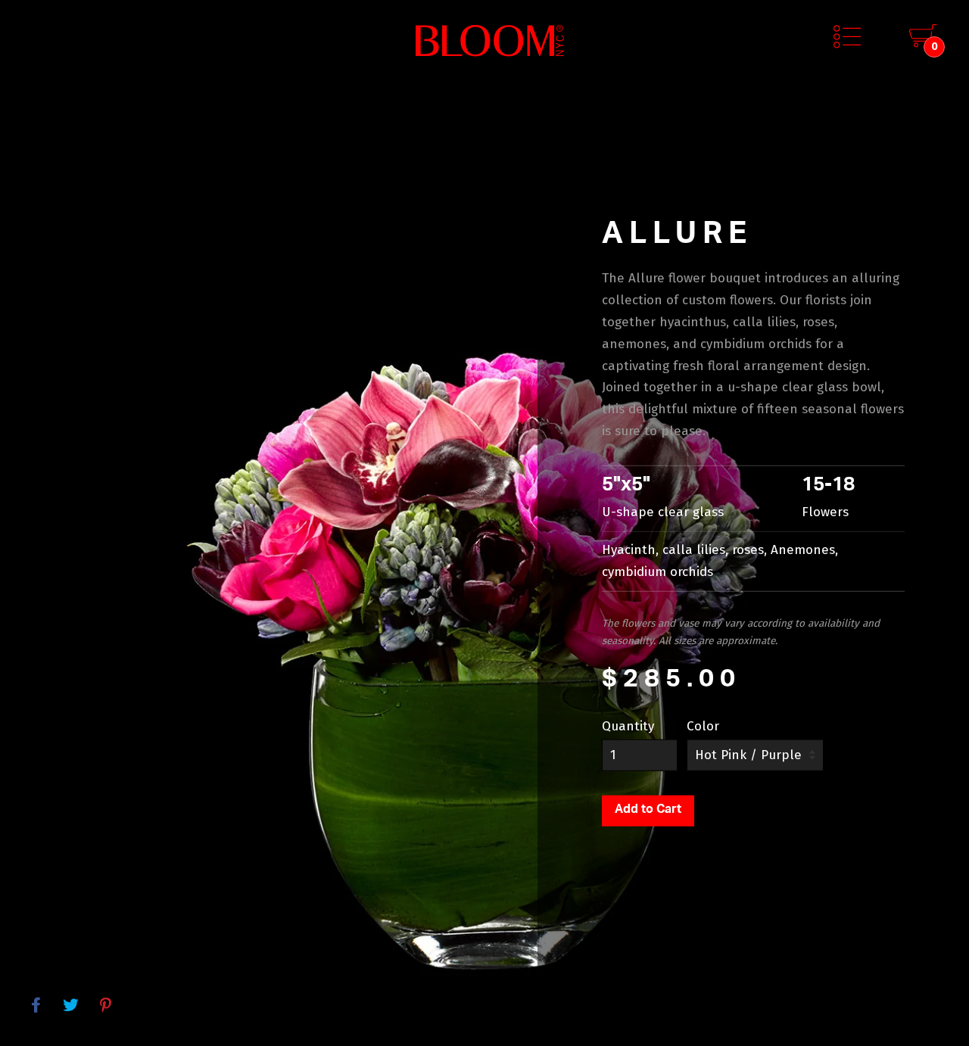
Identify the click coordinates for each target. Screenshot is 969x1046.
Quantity (628, 726)
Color (703, 726)
